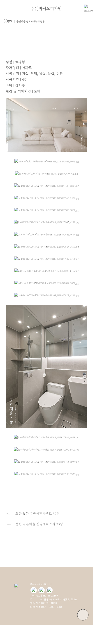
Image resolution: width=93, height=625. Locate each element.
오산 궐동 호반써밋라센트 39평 (37, 513)
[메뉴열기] (86, 8)
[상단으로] (82, 614)
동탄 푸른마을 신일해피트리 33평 (39, 524)
